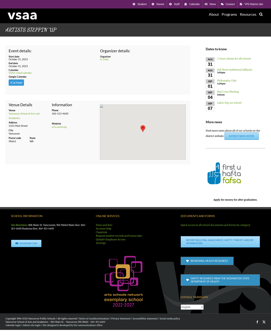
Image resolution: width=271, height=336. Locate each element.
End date (13, 63)
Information (62, 105)
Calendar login (13, 325)
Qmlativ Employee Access (110, 239)
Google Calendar (18, 76)
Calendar (13, 70)
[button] (261, 14)
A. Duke (104, 59)
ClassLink (101, 232)
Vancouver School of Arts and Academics (24, 116)
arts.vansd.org (59, 126)
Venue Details (20, 105)
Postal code (15, 138)
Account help (103, 228)
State (32, 138)
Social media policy (170, 318)
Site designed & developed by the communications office (73, 325)
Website (56, 123)
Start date (14, 56)
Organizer (105, 56)
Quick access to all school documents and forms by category (215, 225)
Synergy (101, 243)
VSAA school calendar (20, 72)
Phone (55, 110)
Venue (12, 110)
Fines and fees (104, 225)
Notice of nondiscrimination (94, 318)
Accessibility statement (145, 318)
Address (13, 122)
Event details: (20, 50)
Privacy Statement (121, 318)
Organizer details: (115, 50)
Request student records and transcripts (119, 235)
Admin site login (32, 325)
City (11, 130)
